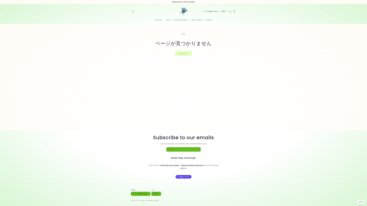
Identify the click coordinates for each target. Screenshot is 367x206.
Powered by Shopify (153, 200)
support (183, 168)
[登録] (198, 149)
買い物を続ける (183, 53)
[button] (133, 11)
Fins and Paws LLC (141, 200)
